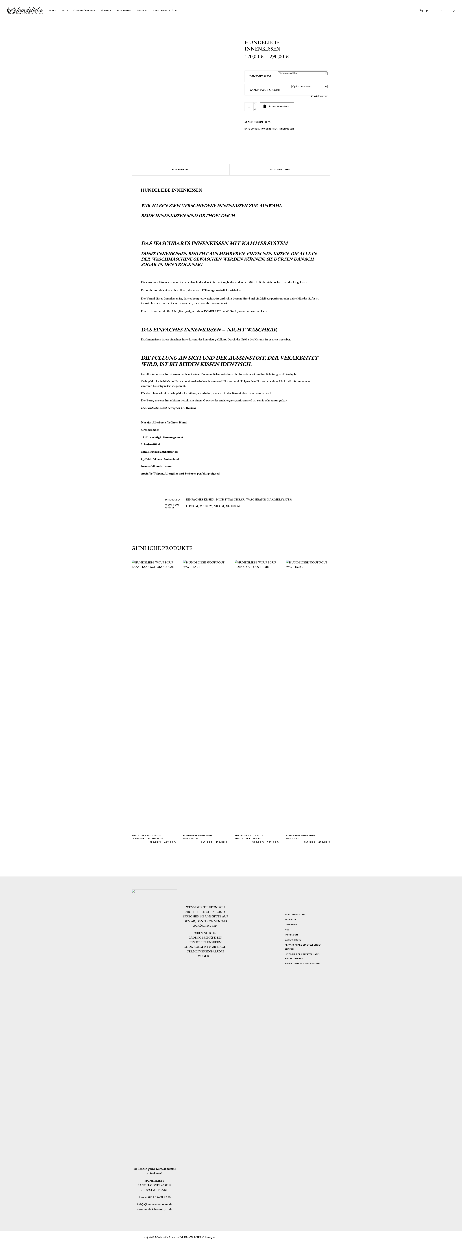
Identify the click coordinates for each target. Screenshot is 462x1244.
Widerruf (291, 919)
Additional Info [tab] (279, 169)
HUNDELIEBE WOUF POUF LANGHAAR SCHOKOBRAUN (147, 837)
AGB (287, 930)
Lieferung (291, 924)
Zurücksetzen (319, 96)
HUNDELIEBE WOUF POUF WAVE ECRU (300, 837)
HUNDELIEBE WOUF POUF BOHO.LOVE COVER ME (249, 837)
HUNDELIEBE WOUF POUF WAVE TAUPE (197, 837)
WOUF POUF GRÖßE (264, 90)
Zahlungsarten (295, 914)
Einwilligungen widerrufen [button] (302, 963)
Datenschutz (293, 940)
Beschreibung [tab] (180, 169)
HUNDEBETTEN (269, 129)
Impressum (291, 935)
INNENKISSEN (260, 76)
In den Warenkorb (279, 107)
